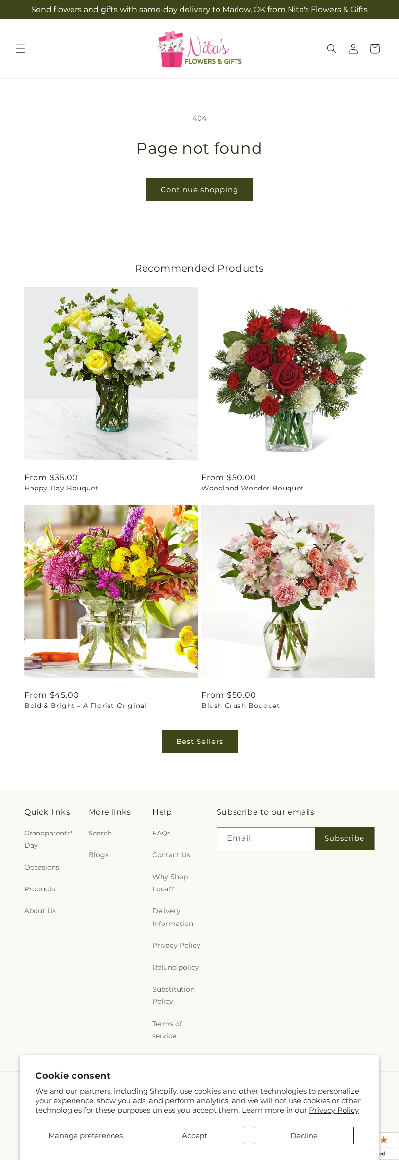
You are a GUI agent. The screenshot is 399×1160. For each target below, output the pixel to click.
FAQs (161, 833)
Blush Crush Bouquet (240, 705)
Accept (194, 1135)
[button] (20, 48)
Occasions (41, 867)
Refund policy (175, 967)
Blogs (99, 855)
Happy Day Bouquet (61, 488)
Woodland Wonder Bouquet (252, 488)
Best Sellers (199, 741)
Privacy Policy (334, 1110)
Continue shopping (199, 189)
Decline (304, 1135)
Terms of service (167, 1029)
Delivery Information (172, 916)
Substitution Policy (173, 995)
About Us (40, 910)
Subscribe (344, 838)
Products (39, 889)
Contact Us (171, 855)
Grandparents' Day (48, 839)
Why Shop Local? (170, 882)
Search (100, 833)
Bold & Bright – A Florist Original (85, 705)
